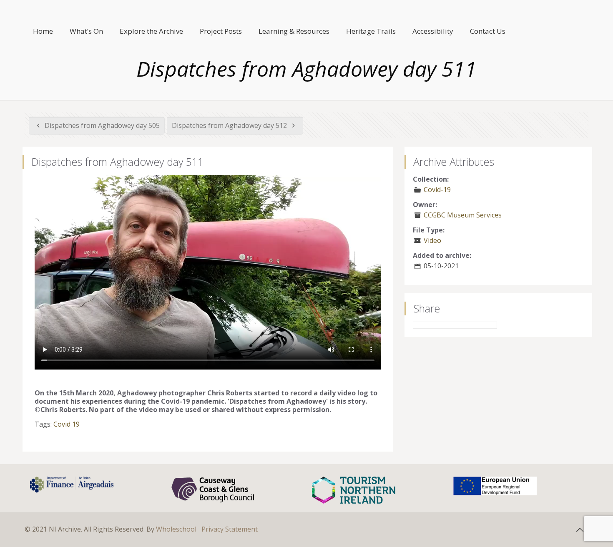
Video (432, 240)
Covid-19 (437, 189)
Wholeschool (176, 529)
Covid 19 (66, 424)
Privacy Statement (229, 529)
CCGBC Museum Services (463, 215)
